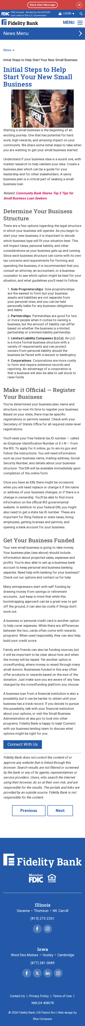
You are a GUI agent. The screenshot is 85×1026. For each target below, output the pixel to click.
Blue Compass (42, 1019)
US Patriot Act (46, 1012)
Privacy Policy (39, 996)
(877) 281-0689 (42, 963)
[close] (79, 5)
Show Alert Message (42, 5)
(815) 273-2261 (42, 918)
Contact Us (17, 996)
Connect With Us (23, 744)
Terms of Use (62, 996)
